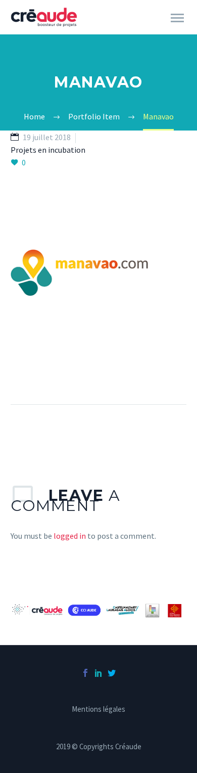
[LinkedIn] (98, 673)
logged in (70, 536)
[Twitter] (112, 673)
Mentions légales (98, 709)
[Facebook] (85, 673)
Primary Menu (177, 18)
